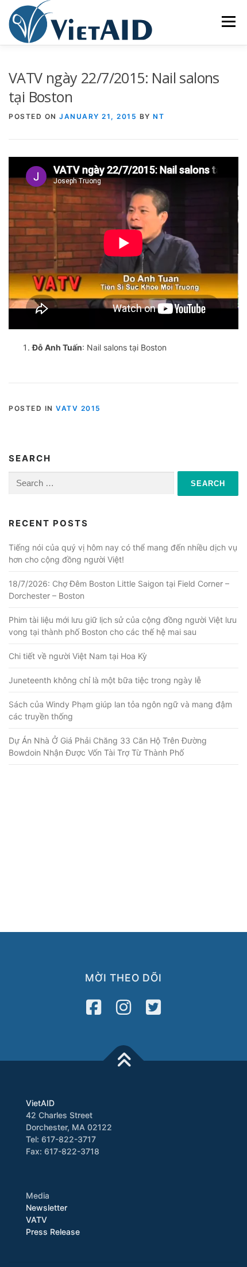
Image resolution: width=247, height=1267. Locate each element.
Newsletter (46, 1207)
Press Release (53, 1232)
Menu (228, 21)
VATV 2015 (78, 408)
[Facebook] (93, 1007)
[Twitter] (153, 1007)
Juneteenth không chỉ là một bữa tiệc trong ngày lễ (105, 680)
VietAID (40, 1103)
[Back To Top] (123, 1061)
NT (158, 116)
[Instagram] (123, 1007)
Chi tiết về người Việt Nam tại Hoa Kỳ (78, 656)
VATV (36, 1219)
